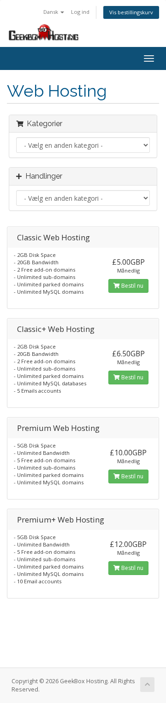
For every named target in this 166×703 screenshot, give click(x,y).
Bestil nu (131, 286)
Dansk (51, 11)
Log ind (80, 11)
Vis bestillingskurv (131, 12)
